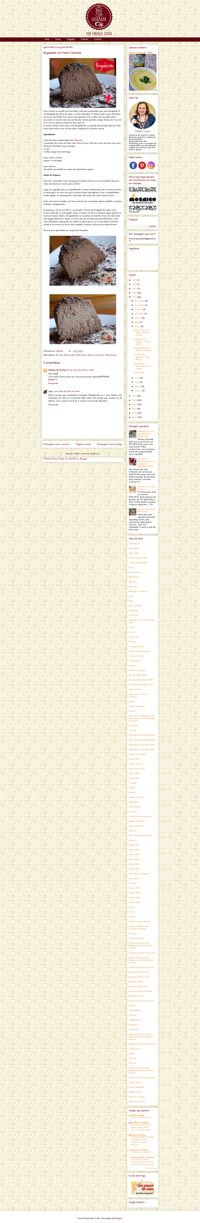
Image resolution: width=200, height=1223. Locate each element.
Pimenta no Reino (139, 1150)
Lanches (133, 812)
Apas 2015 (134, 553)
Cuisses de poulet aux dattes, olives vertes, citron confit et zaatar (141, 1127)
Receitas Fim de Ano (139, 972)
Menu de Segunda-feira (140, 836)
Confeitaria (134, 661)
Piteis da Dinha (138, 1135)
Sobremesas (111, 355)
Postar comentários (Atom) (87, 454)
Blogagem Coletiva (138, 591)
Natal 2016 (134, 869)
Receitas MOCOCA (138, 987)
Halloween (134, 802)
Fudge (132, 788)
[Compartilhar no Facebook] (80, 351)
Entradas (133, 726)
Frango (132, 783)
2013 (134, 400)
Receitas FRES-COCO (139, 977)
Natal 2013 (134, 855)
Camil (131, 627)
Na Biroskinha (138, 1115)
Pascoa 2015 (134, 898)
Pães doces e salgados (139, 874)
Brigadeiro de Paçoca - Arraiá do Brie (142, 341)
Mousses (133, 840)
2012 (134, 405)
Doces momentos (96, 355)
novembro (140, 305)
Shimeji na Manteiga (140, 1118)
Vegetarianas (135, 1092)
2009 (135, 417)
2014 (134, 396)
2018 (134, 284)
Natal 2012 (134, 850)
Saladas (132, 1015)
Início (47, 39)
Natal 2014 (134, 859)
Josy (50, 391)
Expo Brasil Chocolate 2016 (142, 745)
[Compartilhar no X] (78, 351)
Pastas (132, 907)
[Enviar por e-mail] (74, 351)
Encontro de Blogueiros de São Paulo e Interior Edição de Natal (142, 718)
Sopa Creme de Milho (141, 52)
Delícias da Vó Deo (57, 370)
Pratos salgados (136, 938)
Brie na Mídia (135, 606)
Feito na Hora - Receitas (142, 1157)
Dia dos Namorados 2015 (68, 355)
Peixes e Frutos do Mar (140, 922)
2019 (134, 280)
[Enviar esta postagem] (69, 351)
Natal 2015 (134, 864)
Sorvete (132, 1063)
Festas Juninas (136, 764)
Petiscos (132, 934)
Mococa (78, 140)
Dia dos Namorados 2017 (141, 685)
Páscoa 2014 (134, 893)
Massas (132, 831)
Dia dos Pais (135, 690)
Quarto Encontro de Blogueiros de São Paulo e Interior (141, 960)
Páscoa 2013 (134, 888)
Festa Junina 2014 (137, 754)
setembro (139, 314)
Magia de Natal (136, 821)
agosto (138, 318)
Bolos (131, 601)
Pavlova (132, 917)
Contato (98, 39)
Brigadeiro (134, 611)
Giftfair (132, 793)
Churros (132, 642)
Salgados (71, 39)
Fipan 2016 (134, 778)
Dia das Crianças (137, 670)
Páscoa (132, 883)
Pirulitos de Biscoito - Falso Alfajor (142, 357)
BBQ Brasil (134, 577)
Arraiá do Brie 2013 (138, 558)
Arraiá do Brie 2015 (138, 563)
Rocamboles (134, 1010)
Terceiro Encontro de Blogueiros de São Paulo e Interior (141, 1070)
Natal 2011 (134, 845)
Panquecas (134, 879)
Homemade (134, 807)
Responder (53, 383)
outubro (139, 309)
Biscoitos (133, 587)
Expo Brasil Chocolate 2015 (142, 740)
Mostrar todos (152, 1168)
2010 (134, 413)
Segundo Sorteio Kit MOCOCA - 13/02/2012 (146, 433)
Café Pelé (133, 615)
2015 (134, 297)
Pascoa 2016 (135, 902)
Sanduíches (134, 1030)
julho (137, 322)
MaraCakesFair (136, 826)
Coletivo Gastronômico (140, 651)
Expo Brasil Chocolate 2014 (142, 735)
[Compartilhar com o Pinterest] (82, 351)
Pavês (131, 912)
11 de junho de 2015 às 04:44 (66, 391)
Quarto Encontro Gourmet (141, 967)
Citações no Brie (136, 647)
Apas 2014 (134, 548)
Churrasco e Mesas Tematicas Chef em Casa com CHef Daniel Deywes (142, 1161)
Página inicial (83, 444)
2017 (134, 289)
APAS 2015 (139, 373)
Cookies (132, 666)
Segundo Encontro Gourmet (142, 1044)
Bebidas (132, 582)
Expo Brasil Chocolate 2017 (142, 750)
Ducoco (132, 711)
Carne (132, 632)
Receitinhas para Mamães (141, 1001)
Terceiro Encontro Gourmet (142, 1078)
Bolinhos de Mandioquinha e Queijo (142, 366)
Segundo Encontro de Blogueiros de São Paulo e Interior (141, 1036)
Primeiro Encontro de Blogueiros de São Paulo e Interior (141, 945)
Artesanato (134, 572)
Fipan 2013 (134, 773)
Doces (58, 39)
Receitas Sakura (136, 996)
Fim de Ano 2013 (137, 769)
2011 (134, 409)
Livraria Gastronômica (140, 816)
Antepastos (134, 544)
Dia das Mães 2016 (138, 675)
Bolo (131, 596)
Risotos (132, 1006)
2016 (134, 293)
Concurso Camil (136, 656)
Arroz (131, 568)
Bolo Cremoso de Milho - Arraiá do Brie (142, 332)
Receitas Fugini (136, 982)
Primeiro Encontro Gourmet (142, 953)
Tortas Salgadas (136, 1087)
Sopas (132, 1054)
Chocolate (134, 637)
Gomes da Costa (137, 797)
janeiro (138, 391)
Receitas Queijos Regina (140, 991)
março (138, 387)
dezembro (140, 301)
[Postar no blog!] (76, 351)
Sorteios (133, 1058)
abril (137, 382)
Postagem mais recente (56, 444)
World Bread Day (137, 1102)
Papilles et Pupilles (140, 1123)
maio (137, 378)
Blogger (118, 1218)
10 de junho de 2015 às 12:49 (80, 370)
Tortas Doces (135, 1083)
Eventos (84, 39)
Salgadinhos (135, 1020)
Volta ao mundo (136, 1097)
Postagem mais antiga (109, 444)
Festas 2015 (134, 759)
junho (138, 327)
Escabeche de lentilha (141, 1152)
